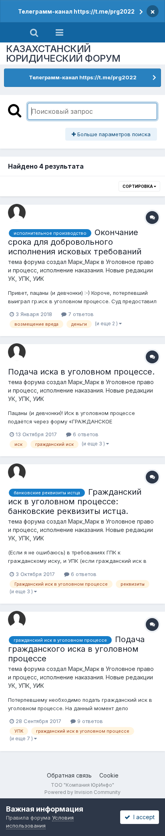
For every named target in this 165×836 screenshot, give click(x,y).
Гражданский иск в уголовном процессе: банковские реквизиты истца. (74, 501)
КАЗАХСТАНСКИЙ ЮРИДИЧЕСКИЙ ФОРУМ (63, 53)
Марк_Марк (83, 261)
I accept (142, 817)
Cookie (109, 775)
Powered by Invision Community (82, 792)
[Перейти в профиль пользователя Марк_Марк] (17, 213)
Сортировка (138, 186)
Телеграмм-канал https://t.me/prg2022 (76, 11)
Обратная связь (69, 775)
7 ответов (80, 314)
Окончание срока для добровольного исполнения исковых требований (74, 242)
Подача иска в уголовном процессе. (81, 372)
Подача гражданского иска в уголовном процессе (76, 649)
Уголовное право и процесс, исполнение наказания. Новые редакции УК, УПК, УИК (81, 270)
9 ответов (89, 721)
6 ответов (85, 434)
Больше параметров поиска (113, 134)
